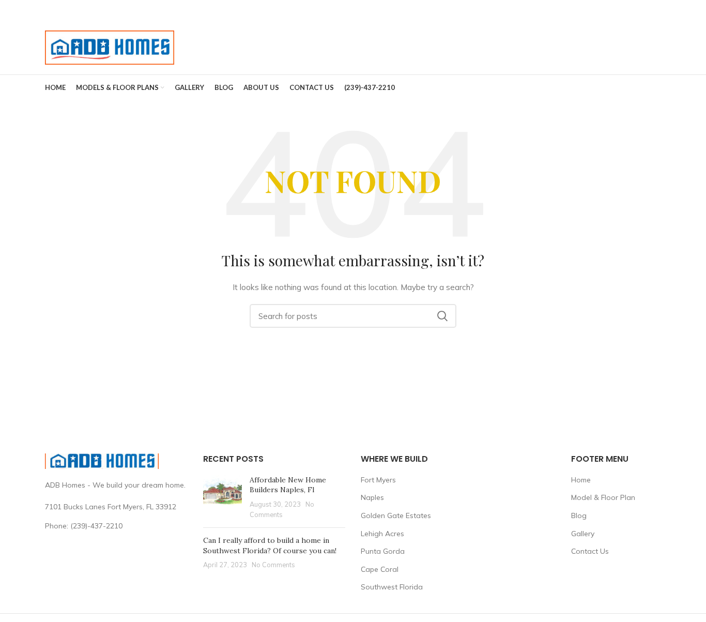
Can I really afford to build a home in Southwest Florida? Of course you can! (269, 545)
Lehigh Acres (382, 533)
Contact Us (590, 551)
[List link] (116, 526)
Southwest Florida (392, 586)
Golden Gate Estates (396, 515)
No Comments (273, 564)
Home (581, 479)
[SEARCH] (442, 316)
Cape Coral (379, 569)
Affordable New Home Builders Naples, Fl (288, 485)
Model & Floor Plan (603, 497)
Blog (579, 515)
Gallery (582, 533)
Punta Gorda (383, 551)
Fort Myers (378, 479)
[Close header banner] (693, 10)
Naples (372, 497)
